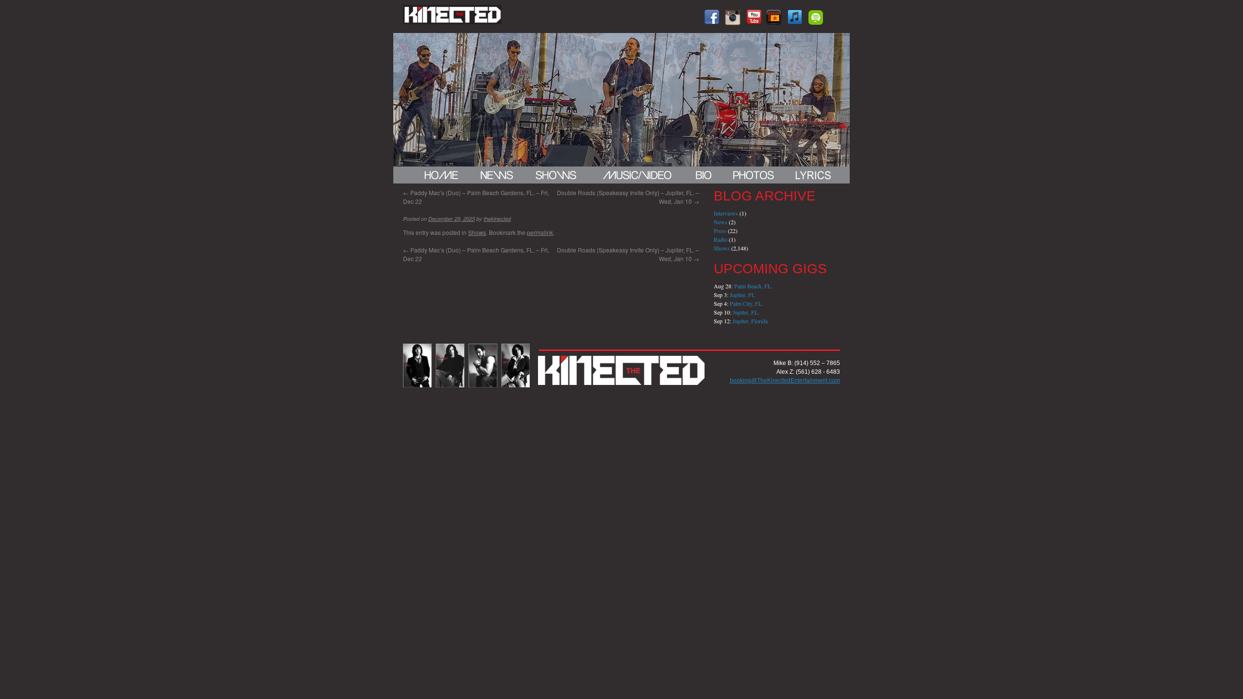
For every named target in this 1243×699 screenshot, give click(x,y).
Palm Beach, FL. (753, 286)
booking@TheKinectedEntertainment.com (785, 380)
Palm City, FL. (746, 303)
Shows (477, 232)
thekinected (497, 218)
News (720, 222)
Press (720, 230)
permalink (540, 232)
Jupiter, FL (742, 295)
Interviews (726, 213)
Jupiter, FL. (746, 312)
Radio (720, 239)
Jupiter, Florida (750, 321)
